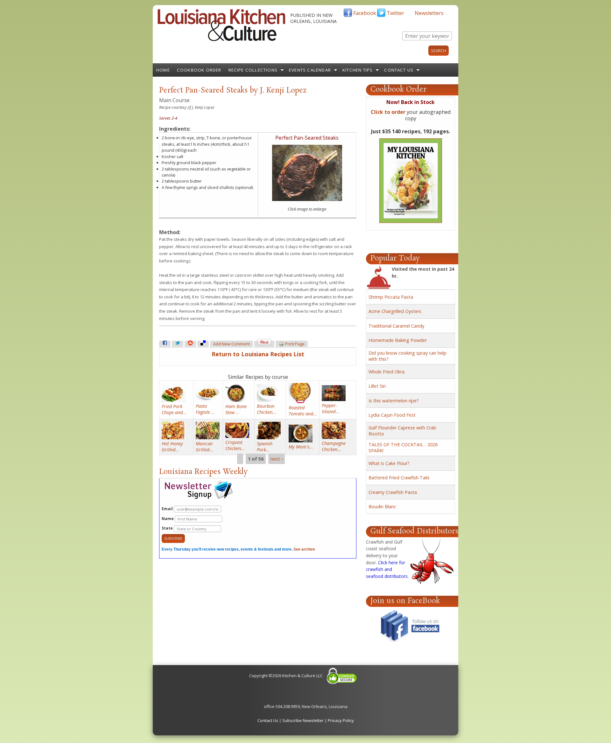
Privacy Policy (341, 720)
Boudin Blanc (382, 506)
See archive (304, 549)
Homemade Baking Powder (398, 340)
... (205, 409)
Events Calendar (310, 70)
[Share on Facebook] (165, 344)
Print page (295, 344)
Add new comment (231, 344)
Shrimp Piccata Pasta (391, 297)
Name (168, 518)
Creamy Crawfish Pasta (393, 492)
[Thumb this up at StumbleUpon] (190, 344)
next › (276, 459)
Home (163, 70)
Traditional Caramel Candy (396, 326)
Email (168, 508)
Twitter (395, 13)
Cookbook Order (199, 70)
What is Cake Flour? (389, 463)
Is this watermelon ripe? (394, 401)
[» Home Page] (221, 39)
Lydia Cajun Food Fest (392, 415)
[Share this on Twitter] (177, 344)
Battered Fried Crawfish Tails (399, 478)
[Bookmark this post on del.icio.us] (203, 344)
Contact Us (398, 70)
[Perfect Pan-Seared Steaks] (307, 199)
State (168, 528)
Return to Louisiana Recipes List (258, 354)
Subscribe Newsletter (303, 720)
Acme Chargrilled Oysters (395, 311)
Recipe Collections (253, 70)
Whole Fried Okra (386, 372)
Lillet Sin (377, 386)
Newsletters (429, 13)
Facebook (364, 13)
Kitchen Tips (357, 70)
